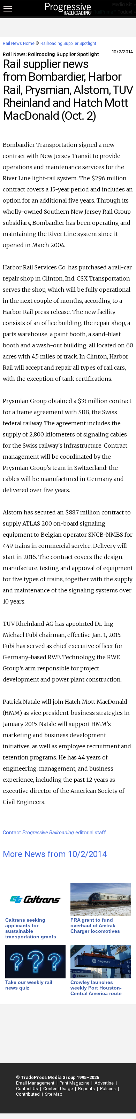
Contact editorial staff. (55, 833)
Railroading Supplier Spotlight (68, 43)
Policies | (108, 1088)
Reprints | (87, 1088)
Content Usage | (58, 1088)
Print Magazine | (75, 1083)
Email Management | (36, 1083)
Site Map (54, 1094)
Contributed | (28, 1094)
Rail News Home (19, 43)
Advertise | (104, 1083)
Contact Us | (27, 1088)
